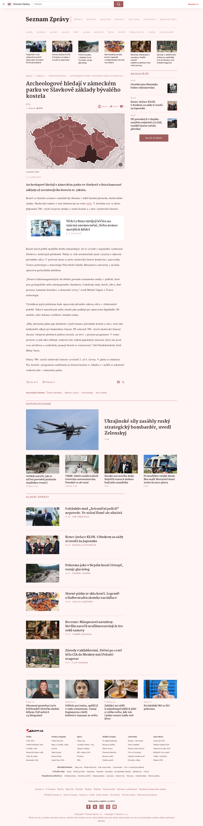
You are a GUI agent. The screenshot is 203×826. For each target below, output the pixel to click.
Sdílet (115, 106)
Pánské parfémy (154, 776)
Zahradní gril (137, 771)
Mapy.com (78, 767)
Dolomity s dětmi (134, 760)
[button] (36, 46)
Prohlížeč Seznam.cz (53, 794)
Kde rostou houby (104, 767)
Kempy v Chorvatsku (135, 740)
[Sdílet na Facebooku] (118, 382)
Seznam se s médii (87, 794)
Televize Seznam (70, 794)
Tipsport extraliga (83, 748)
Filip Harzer (80, 663)
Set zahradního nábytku (122, 771)
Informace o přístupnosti (127, 789)
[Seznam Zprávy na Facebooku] (88, 807)
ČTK (28, 104)
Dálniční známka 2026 (161, 744)
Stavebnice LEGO (84, 776)
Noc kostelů (101, 392)
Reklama (97, 789)
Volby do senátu (31, 756)
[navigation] (3, 4)
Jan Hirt (54, 748)
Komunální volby (32, 760)
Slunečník (99, 771)
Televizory (130, 776)
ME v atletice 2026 (83, 752)
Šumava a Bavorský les (136, 748)
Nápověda (69, 789)
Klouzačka (108, 771)
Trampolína (91, 771)
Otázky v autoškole (160, 756)
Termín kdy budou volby (34, 752)
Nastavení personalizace (147, 794)
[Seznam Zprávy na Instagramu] (101, 807)
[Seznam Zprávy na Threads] (108, 807)
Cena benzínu (117, 767)
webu (89, 203)
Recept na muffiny (108, 744)
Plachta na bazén (79, 771)
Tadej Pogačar (56, 752)
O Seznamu (51, 789)
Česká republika (54, 392)
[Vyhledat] (118, 4)
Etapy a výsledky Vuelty (60, 744)
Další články (153, 138)
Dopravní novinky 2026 (161, 748)
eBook (104, 106)
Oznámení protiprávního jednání (152, 789)
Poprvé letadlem (133, 744)
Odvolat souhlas (128, 794)
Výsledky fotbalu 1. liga (85, 744)
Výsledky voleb (31, 748)
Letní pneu (110, 776)
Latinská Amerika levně (136, 756)
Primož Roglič (56, 756)
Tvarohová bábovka (109, 752)
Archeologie (87, 392)
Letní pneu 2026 (159, 740)
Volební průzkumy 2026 (34, 744)
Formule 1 (80, 756)
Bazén (69, 771)
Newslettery (115, 794)
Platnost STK (158, 760)
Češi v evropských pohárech (134, 767)
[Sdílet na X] (123, 382)
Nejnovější (140, 73)
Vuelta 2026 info (57, 740)
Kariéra (60, 789)
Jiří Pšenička (80, 517)
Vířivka (146, 771)
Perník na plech (107, 760)
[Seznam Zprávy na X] (95, 807)
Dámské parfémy (99, 776)
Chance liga (81, 740)
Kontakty (79, 789)
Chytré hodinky (141, 776)
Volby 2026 (30, 740)
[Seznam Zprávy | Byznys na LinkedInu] (114, 807)
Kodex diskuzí (102, 794)
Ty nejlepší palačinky (109, 740)
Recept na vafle (107, 756)
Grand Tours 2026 (57, 760)
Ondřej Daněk (81, 573)
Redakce (88, 789)
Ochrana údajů (109, 789)
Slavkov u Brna (72, 392)
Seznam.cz (193, 4)
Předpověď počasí (90, 767)
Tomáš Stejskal (82, 634)
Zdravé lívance (107, 748)
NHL (79, 760)
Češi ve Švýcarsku (134, 752)
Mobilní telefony (70, 776)
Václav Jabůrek (82, 602)
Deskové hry (120, 776)
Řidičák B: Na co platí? (161, 752)
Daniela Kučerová (84, 545)
